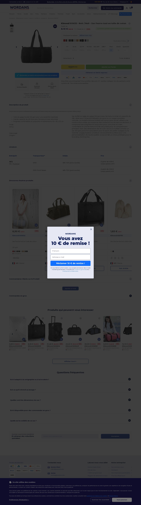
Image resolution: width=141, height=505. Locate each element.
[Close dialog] (91, 229)
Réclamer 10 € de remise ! (70, 263)
